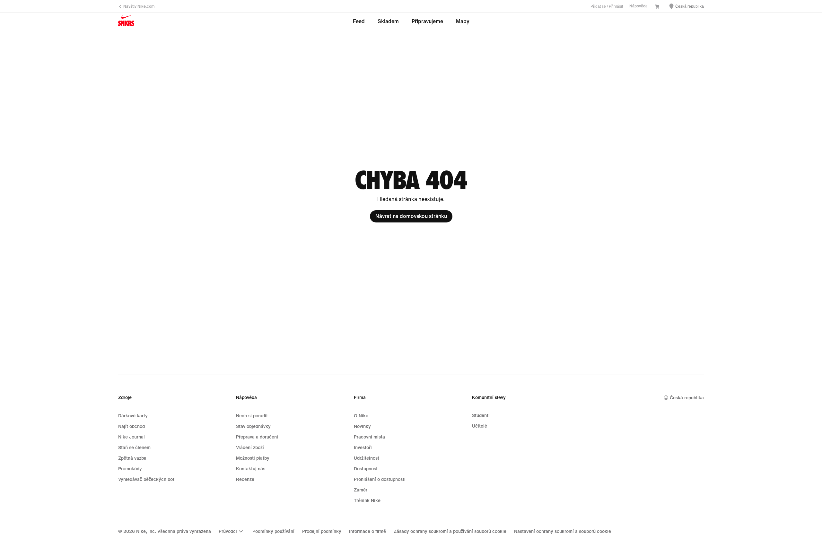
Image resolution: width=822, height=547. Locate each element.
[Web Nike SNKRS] (126, 22)
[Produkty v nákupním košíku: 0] (657, 7)
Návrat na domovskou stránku (411, 216)
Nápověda (638, 6)
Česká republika (687, 397)
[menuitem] (232, 531)
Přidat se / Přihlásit (606, 6)
